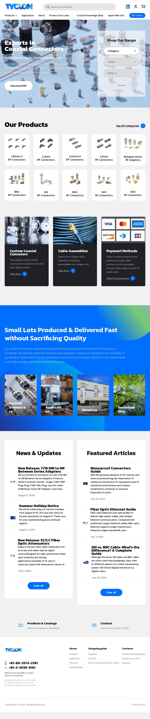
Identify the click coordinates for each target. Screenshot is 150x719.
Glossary (126, 662)
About (41, 15)
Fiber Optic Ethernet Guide (113, 509)
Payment (92, 654)
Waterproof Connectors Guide (111, 470)
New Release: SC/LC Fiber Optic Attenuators (39, 542)
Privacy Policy (138, 704)
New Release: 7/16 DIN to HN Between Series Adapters (41, 470)
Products (73, 654)
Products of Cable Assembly (27, 82)
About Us (73, 662)
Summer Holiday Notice (39, 505)
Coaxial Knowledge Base (90, 15)
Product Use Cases (59, 15)
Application (27, 15)
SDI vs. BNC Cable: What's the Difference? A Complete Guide (115, 550)
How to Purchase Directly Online (103, 662)
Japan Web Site (116, 15)
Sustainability (76, 667)
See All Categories (127, 126)
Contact (92, 658)
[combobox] (79, 6)
